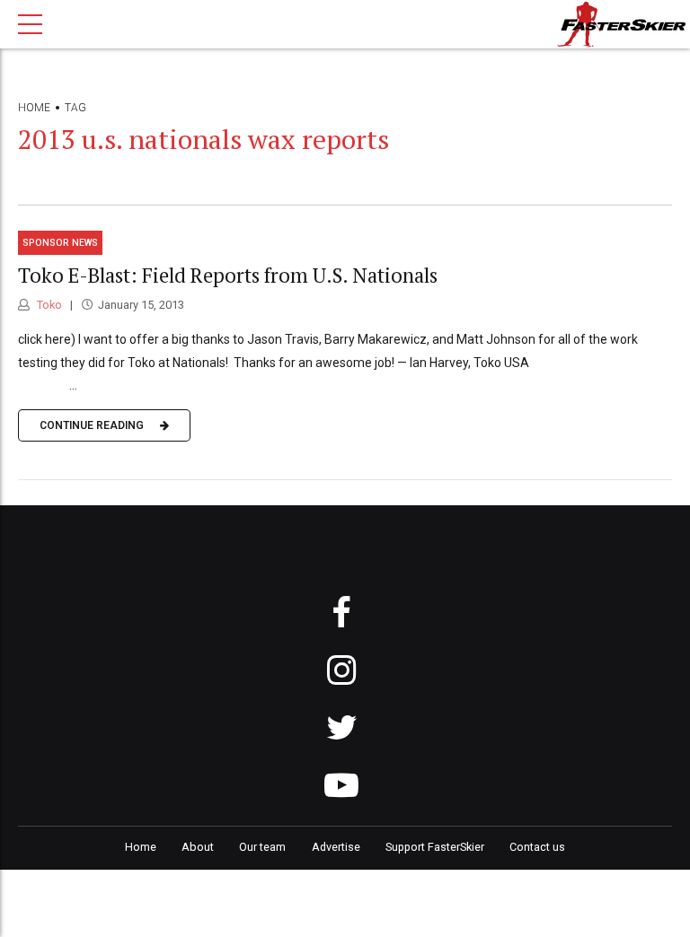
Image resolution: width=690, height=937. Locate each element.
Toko (48, 304)
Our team (262, 847)
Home (34, 107)
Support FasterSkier (434, 847)
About (197, 847)
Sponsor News (60, 243)
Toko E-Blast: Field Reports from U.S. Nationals (228, 275)
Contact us (537, 847)
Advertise (336, 847)
